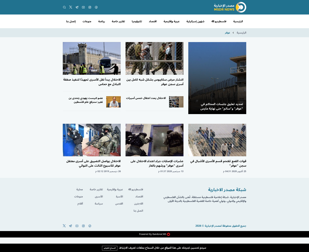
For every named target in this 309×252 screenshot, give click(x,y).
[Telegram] (77, 7)
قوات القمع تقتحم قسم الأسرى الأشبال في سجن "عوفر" (218, 163)
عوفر (227, 33)
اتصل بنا (138, 211)
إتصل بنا (71, 21)
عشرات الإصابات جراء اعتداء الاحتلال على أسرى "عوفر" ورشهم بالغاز (157, 163)
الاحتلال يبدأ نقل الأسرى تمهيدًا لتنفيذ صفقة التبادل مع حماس (92, 82)
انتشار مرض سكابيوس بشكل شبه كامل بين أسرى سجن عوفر (154, 82)
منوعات (87, 21)
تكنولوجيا (137, 21)
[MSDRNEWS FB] (96, 7)
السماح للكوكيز (110, 248)
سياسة (99, 204)
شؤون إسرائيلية (195, 21)
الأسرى (99, 197)
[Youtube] (83, 7)
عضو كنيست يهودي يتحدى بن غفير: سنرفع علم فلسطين (86, 100)
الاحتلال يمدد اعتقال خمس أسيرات (146, 98)
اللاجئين (138, 204)
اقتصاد (153, 21)
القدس (119, 204)
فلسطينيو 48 (218, 21)
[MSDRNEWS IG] (89, 7)
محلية (79, 189)
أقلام (80, 204)
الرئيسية (238, 21)
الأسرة (119, 197)
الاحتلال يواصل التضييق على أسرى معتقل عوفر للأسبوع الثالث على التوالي (93, 163)
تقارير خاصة (118, 21)
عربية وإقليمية (172, 21)
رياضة (101, 21)
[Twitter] (70, 7)
